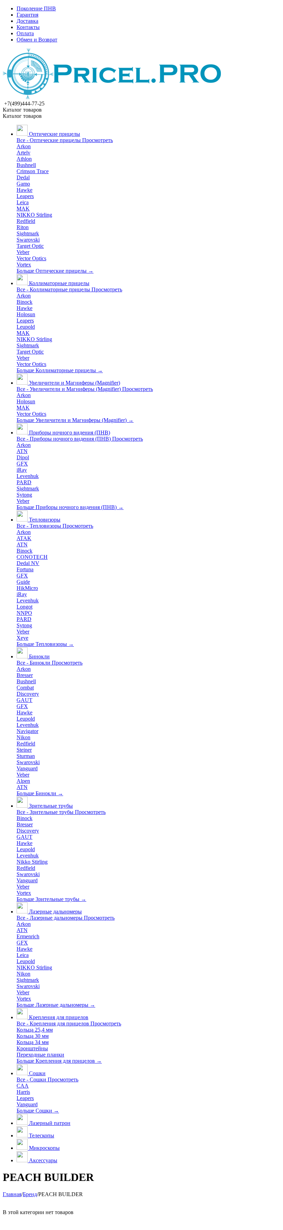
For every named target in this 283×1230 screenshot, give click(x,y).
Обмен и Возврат (37, 40)
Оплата (25, 33)
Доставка (27, 21)
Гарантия (27, 15)
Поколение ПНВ (36, 8)
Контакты (28, 27)
